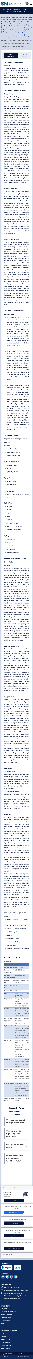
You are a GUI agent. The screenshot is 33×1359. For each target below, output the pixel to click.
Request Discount (14, 1235)
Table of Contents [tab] (24, 55)
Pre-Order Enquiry (14, 1223)
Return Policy (5, 1348)
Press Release (5, 1320)
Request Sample (14, 1212)
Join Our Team (6, 1317)
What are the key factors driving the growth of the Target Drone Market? (14, 1158)
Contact (3, 1336)
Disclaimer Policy (6, 1345)
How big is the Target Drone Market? (15, 1146)
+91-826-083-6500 (13, 1287)
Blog (2, 1323)
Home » (4, 9)
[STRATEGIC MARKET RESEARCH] (8, 3)
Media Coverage (6, 1315)
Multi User (7, 1194)
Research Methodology (8, 1312)
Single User (8, 1192)
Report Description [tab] (10, 55)
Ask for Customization (14, 1248)
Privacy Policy (5, 1342)
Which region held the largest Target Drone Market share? (13, 1133)
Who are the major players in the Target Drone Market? (15, 1121)
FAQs (2, 1334)
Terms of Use (5, 1339)
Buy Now (13, 1200)
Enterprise (7, 1197)
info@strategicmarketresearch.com (16, 1290)
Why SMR (4, 1309)
